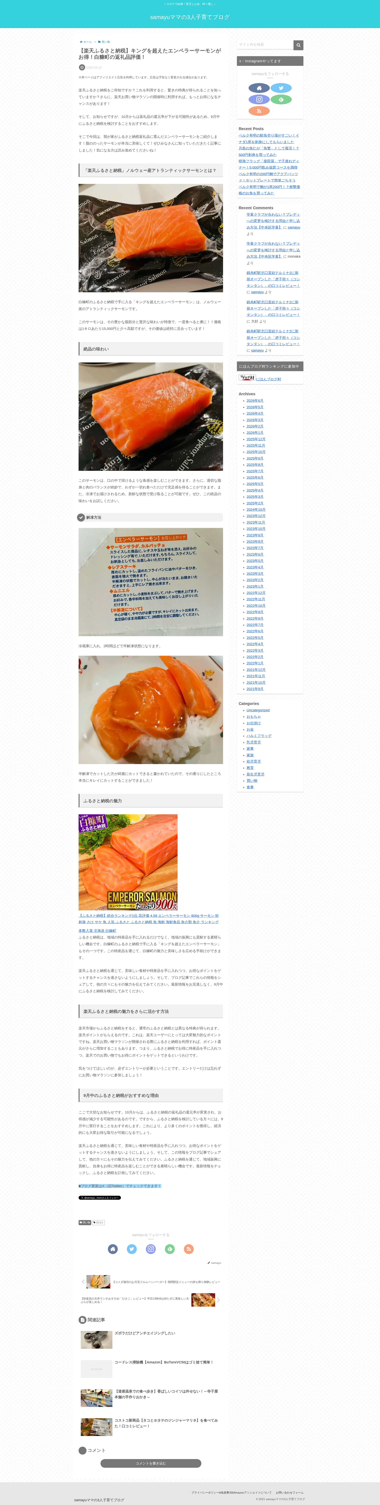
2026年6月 (255, 401)
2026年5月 (255, 407)
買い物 (86, 1222)
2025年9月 (255, 458)
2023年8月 (255, 542)
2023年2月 (255, 580)
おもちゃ (254, 717)
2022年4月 (255, 644)
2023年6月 (255, 554)
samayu (294, 227)
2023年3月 (255, 574)
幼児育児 (254, 761)
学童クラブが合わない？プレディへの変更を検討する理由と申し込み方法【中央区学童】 (273, 221)
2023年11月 (256, 522)
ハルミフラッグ (259, 736)
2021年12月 (256, 670)
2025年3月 (255, 497)
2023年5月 (255, 561)
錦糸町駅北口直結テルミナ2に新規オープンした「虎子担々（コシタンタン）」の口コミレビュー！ (273, 279)
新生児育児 (255, 774)
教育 (250, 768)
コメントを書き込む (151, 1463)
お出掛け (254, 723)
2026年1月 (255, 433)
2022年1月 (255, 663)
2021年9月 (255, 689)
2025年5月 (255, 484)
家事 (250, 749)
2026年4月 (255, 413)
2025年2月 (255, 503)
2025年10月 (256, 452)
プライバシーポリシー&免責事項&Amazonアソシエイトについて (231, 1492)
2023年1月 (255, 586)
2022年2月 (255, 657)
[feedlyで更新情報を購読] (170, 1249)
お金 (250, 729)
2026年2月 (255, 426)
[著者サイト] (113, 1249)
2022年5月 (255, 638)
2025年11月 (256, 445)
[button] (298, 45)
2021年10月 (256, 682)
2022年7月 (255, 625)
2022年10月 (256, 606)
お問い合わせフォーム (290, 1492)
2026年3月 (255, 420)
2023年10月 (256, 529)
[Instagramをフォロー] (151, 1249)
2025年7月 (255, 471)
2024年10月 (256, 510)
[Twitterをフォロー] (132, 1249)
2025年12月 (256, 439)
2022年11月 (256, 599)
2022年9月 (255, 612)
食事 (250, 787)
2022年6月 (255, 631)
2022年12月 (256, 593)
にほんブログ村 (268, 379)
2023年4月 (255, 567)
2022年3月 (255, 651)
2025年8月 (255, 465)
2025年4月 (255, 490)
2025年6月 (255, 478)
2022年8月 (255, 619)
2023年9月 (255, 535)
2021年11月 (256, 676)
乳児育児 (254, 742)
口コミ (100, 1222)
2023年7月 (255, 548)
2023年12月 (256, 516)
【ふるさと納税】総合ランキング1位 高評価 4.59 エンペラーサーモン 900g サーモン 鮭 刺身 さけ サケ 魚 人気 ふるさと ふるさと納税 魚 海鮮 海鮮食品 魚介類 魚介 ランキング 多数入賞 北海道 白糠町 (149, 923)
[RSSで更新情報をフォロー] (189, 1249)
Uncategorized (258, 710)
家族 (250, 755)
